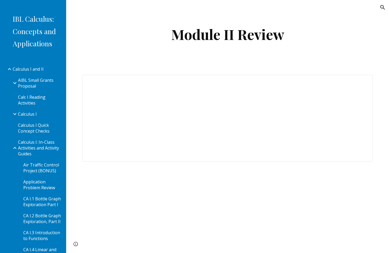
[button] (382, 7)
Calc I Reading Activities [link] (32, 100)
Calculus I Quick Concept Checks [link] (33, 128)
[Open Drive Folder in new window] (362, 82)
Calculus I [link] (27, 114)
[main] (228, 34)
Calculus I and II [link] (28, 69)
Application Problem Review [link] (39, 185)
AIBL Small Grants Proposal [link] (35, 83)
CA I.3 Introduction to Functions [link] (41, 235)
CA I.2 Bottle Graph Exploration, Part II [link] (42, 218)
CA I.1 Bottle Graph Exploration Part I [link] (42, 201)
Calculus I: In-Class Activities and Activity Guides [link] (38, 148)
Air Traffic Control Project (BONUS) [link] (41, 168)
